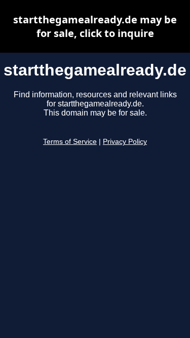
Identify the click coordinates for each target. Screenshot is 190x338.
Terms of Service (70, 141)
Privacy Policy (125, 141)
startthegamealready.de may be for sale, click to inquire (95, 26)
